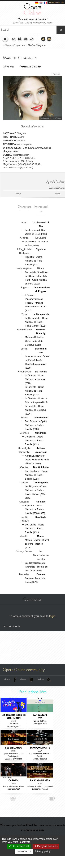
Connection (43, 39)
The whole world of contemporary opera (32, 22)
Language (13, 39)
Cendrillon (40, 432)
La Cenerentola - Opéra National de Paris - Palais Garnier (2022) (36, 321)
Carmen (41, 574)
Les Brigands (41, 482)
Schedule (19, 39)
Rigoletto (41, 249)
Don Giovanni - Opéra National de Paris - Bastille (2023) (36, 425)
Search (31, 39)
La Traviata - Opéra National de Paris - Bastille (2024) (34, 390)
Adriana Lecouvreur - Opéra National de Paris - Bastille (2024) (37, 459)
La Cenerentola (41, 314)
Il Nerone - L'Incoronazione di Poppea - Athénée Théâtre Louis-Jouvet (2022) (35, 302)
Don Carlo (40, 517)
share (7, 679)
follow (41, 679)
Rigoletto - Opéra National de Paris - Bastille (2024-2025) (35, 509)
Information (9, 67)
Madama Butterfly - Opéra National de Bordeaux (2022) (34, 340)
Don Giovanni (40, 417)
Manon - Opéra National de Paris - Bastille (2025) (37, 543)
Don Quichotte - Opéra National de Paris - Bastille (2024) (36, 474)
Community (49, 39)
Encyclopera (19, 45)
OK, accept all (20, 846)
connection (54, 2)
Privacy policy (43, 851)
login (52, 616)
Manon (40, 536)
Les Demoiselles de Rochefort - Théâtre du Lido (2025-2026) (36, 566)
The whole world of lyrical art (32, 19)
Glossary (25, 39)
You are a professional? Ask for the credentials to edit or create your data (32, 827)
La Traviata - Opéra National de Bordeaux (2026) (35, 409)
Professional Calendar (30, 67)
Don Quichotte (41, 467)
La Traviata (41, 371)
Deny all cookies (47, 846)
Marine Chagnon (37, 45)
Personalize (23, 851)
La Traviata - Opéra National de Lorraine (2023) (35, 379)
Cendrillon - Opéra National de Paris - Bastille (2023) (34, 440)
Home (8, 45)
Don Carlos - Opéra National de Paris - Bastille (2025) (34, 528)
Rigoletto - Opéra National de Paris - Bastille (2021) (34, 260)
